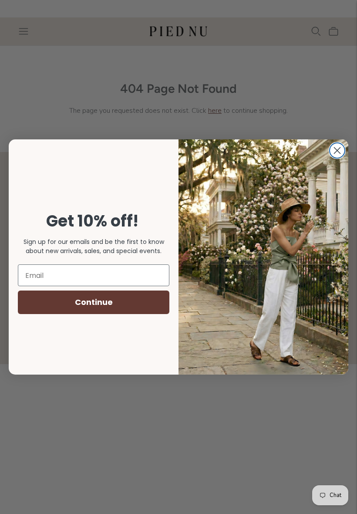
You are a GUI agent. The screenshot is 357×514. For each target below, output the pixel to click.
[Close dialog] (337, 150)
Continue (94, 302)
